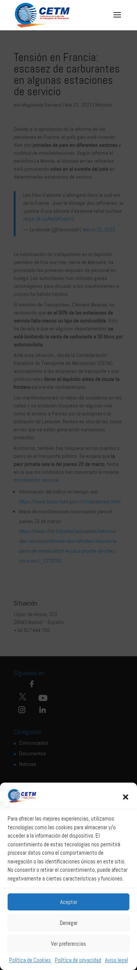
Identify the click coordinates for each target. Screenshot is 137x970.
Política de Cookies (30, 960)
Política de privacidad (78, 960)
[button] (125, 797)
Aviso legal (116, 960)
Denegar (69, 922)
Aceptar (68, 902)
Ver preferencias (68, 943)
